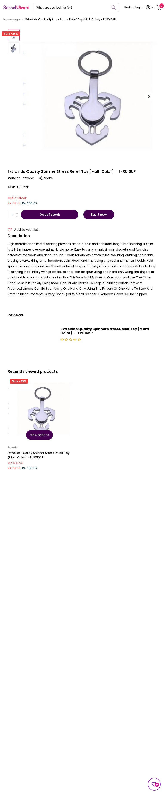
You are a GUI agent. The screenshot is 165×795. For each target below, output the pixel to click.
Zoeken (113, 7)
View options (39, 435)
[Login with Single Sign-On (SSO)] (149, 7)
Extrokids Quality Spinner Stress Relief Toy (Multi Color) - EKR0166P (39, 455)
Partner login (133, 7)
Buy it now (99, 214)
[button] (149, 96)
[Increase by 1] (17, 211)
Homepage (11, 19)
